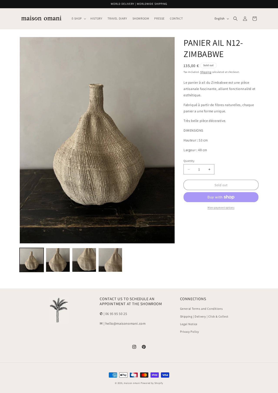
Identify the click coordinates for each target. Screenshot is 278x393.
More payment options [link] (221, 207)
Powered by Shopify (152, 383)
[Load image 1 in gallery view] (32, 260)
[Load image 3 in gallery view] (84, 260)
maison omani (132, 383)
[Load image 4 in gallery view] (110, 260)
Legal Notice (188, 324)
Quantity (189, 161)
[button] (78, 18)
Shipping (205, 72)
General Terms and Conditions (201, 309)
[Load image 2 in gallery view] (58, 260)
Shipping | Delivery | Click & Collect (204, 316)
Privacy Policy (189, 331)
